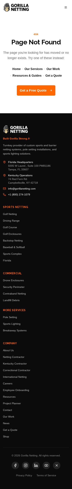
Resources (9, 396)
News (6, 423)
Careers (7, 383)
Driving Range (11, 220)
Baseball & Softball (14, 247)
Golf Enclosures (12, 233)
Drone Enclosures (13, 280)
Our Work (53, 69)
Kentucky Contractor (15, 363)
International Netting (15, 376)
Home (16, 69)
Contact (7, 410)
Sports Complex (12, 253)
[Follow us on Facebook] (15, 465)
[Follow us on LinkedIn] (36, 465)
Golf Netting (10, 214)
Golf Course (10, 227)
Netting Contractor (13, 356)
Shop (6, 436)
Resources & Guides (27, 75)
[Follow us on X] (56, 465)
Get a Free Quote (33, 90)
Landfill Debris (11, 300)
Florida (7, 260)
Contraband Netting (14, 293)
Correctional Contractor (16, 370)
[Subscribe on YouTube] (46, 465)
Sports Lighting (11, 323)
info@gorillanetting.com (22, 188)
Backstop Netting (13, 240)
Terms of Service (46, 475)
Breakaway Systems (15, 330)
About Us (8, 350)
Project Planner (12, 403)
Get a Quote (53, 75)
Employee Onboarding (16, 390)
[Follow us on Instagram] (25, 465)
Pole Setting (10, 317)
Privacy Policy (24, 475)
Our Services (34, 69)
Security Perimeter (14, 286)
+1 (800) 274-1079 (19, 194)
